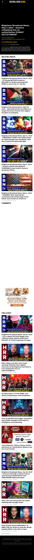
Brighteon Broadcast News (16, 47)
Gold (16, 49)
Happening (6, 48)
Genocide (23, 49)
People (13, 49)
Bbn (2, 48)
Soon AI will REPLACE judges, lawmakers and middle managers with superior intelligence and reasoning (17, 420)
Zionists (18, 48)
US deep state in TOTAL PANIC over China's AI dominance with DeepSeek (16, 394)
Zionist (19, 49)
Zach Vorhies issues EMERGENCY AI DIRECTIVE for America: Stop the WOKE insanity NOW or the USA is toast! (17, 527)
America (14, 50)
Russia (6, 50)
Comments (12, 44)
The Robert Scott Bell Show (7, 450)
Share (17, 44)
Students (22, 50)
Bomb (28, 48)
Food (18, 50)
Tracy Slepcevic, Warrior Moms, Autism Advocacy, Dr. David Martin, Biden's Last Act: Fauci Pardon (17, 447)
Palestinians (24, 48)
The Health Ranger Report (9, 42)
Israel (29, 49)
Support (11, 48)
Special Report (26, 47)
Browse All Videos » (6, 533)
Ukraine (3, 49)
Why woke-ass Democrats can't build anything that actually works (16, 501)
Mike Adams (27, 50)
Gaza (15, 48)
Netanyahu (8, 49)
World (3, 50)
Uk (27, 49)
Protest (10, 50)
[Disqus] (17, 225)
